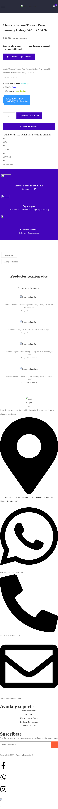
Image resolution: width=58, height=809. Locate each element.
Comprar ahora (29, 127)
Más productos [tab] (11, 261)
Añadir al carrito (29, 116)
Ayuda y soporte (17, 706)
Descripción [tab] (9, 255)
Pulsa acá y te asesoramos (29, 233)
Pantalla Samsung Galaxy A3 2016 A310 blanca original (29, 329)
